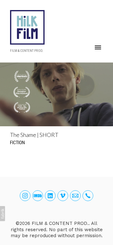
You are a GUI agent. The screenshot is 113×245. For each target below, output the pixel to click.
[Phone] (88, 195)
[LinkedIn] (50, 195)
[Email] (75, 195)
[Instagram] (25, 195)
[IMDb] (37, 195)
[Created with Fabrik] (2, 213)
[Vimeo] (62, 195)
